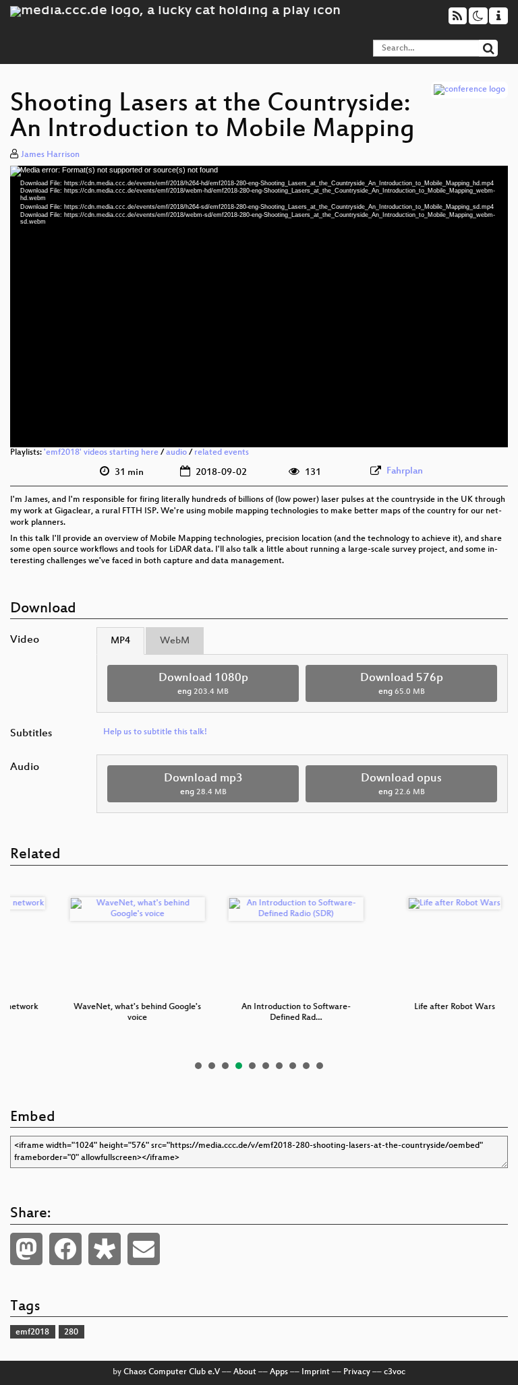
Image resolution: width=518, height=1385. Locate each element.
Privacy (356, 1372)
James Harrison (50, 155)
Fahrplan (404, 471)
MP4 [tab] (120, 641)
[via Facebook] (65, 1249)
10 (319, 1065)
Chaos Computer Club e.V (171, 1372)
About (244, 1372)
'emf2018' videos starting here (101, 452)
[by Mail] (143, 1249)
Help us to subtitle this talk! (155, 732)
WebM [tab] (175, 641)
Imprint (315, 1372)
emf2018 (32, 1332)
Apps (279, 1372)
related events (221, 452)
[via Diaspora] (104, 1249)
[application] (259, 307)
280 (71, 1332)
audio (176, 452)
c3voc (394, 1372)
